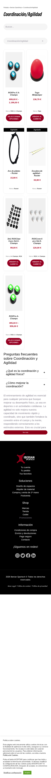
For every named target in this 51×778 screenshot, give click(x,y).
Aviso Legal (12, 586)
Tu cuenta (25, 467)
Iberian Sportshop (16, 7)
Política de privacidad (39, 586)
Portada (6, 7)
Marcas (25, 508)
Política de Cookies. (10, 755)
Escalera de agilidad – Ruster (37, 173)
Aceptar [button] (27, 773)
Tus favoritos (25, 474)
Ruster (16, 188)
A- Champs (18, 111)
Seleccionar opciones (14, 118)
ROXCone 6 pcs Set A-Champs (37, 241)
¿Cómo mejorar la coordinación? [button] (17, 384)
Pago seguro (25, 536)
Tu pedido (25, 470)
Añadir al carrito (37, 118)
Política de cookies (23, 586)
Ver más (25, 432)
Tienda (25, 511)
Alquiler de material (25, 489)
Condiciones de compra (25, 530)
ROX (12, 111)
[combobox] (25, 41)
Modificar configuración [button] (12, 773)
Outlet (25, 514)
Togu (39, 111)
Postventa (25, 496)
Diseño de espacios (25, 486)
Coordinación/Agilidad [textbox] (24, 41)
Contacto (25, 540)
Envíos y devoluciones (25, 533)
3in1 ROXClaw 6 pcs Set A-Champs (13, 241)
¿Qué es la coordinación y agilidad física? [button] (22, 372)
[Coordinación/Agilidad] (13, 69)
